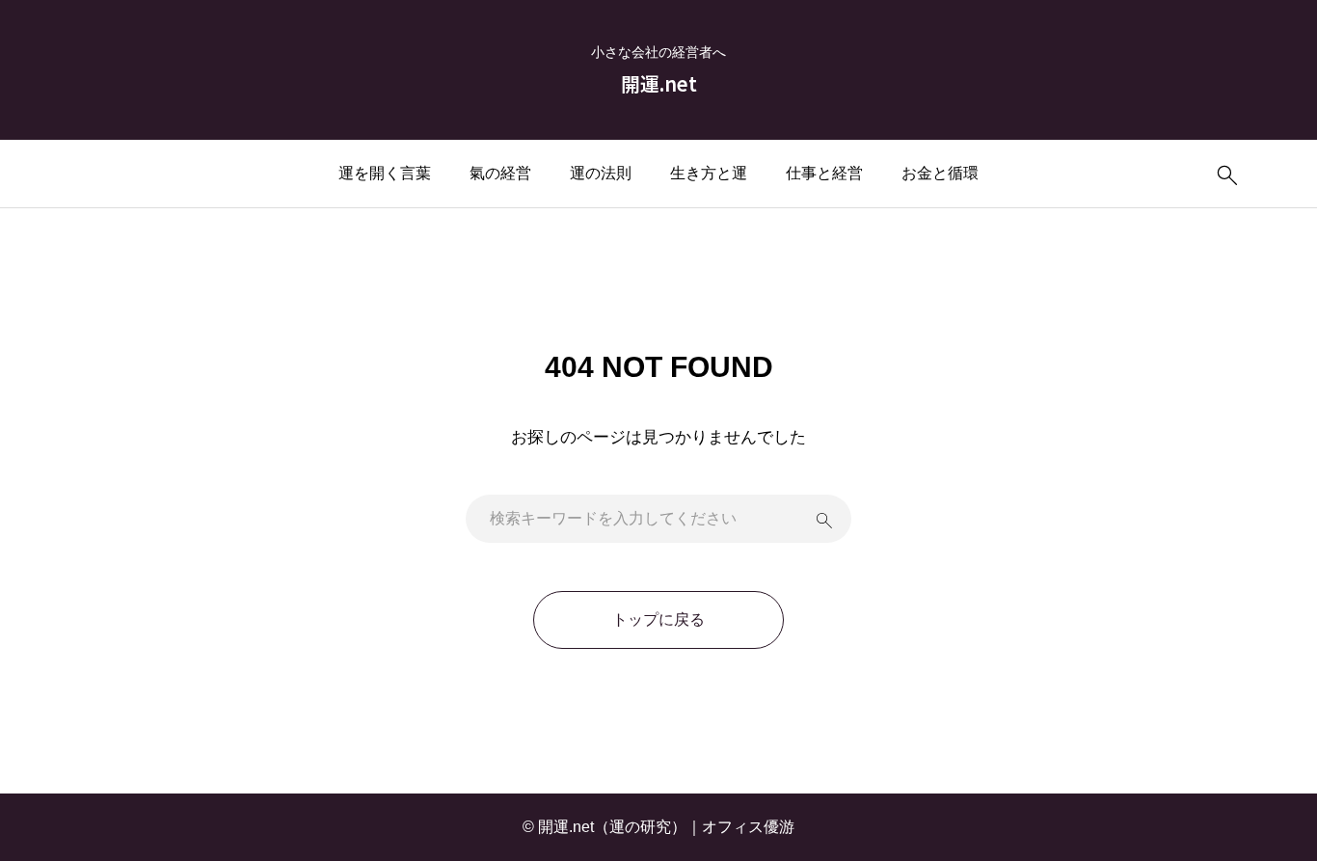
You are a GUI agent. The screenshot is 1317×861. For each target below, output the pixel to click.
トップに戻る (658, 619)
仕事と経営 (824, 173)
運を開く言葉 (384, 173)
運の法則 (601, 173)
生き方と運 (708, 173)
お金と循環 (940, 173)
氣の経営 (500, 173)
